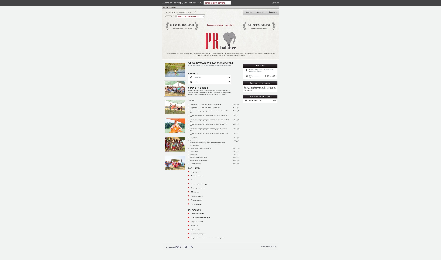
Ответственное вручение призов (209, 143)
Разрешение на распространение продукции (205, 108)
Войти (165, 7)
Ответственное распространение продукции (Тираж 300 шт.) (208, 129)
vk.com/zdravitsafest (255, 100)
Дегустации (193, 138)
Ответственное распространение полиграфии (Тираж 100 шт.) (209, 111)
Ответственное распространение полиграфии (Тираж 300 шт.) (209, 116)
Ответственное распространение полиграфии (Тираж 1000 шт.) (209, 120)
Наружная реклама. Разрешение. (201, 148)
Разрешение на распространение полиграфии (205, 104)
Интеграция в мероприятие (199, 160)
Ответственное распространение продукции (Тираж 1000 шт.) (209, 134)
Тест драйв (193, 154)
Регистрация (172, 7)
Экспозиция (194, 151)
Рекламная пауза (195, 164)
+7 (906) (179, 247)
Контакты (273, 12)
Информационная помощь (198, 157)
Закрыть (275, 3)
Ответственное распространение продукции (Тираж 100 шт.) (208, 125)
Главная (249, 12)
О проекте (261, 12)
